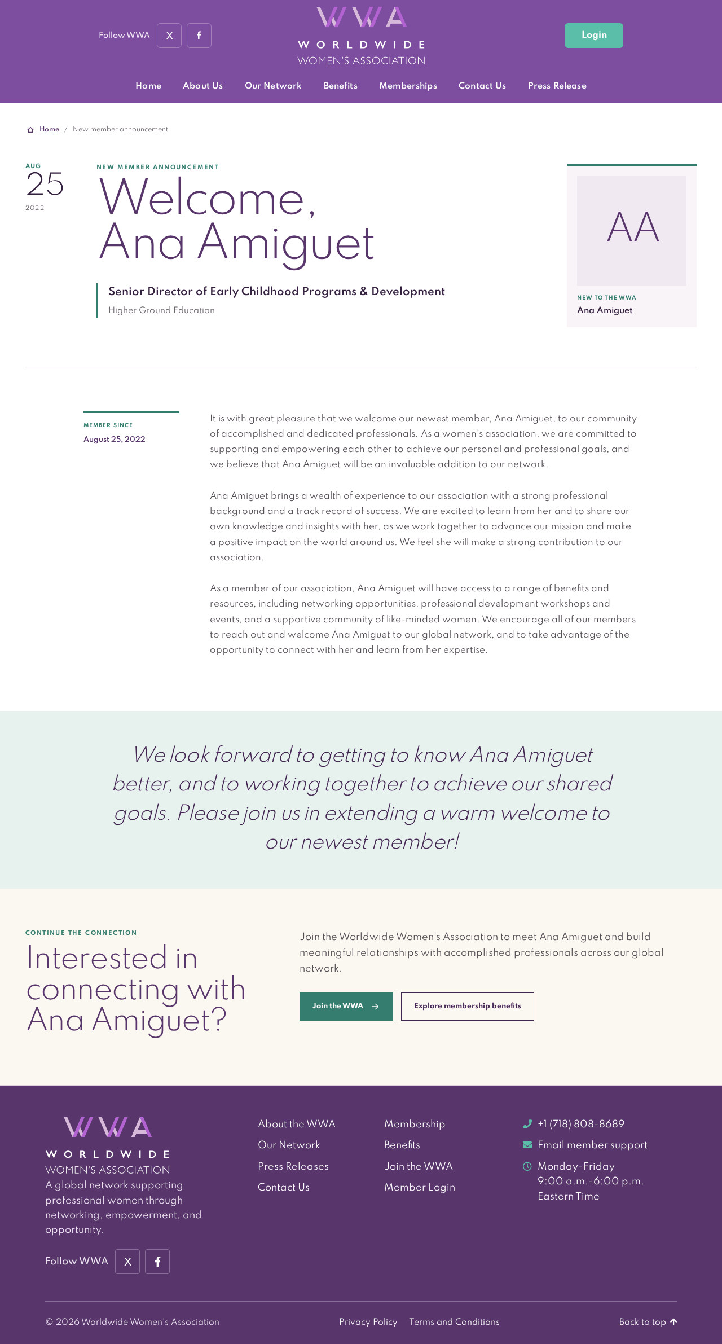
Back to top (643, 1322)
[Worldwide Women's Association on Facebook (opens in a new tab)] (157, 1261)
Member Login (419, 1188)
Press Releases (293, 1167)
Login (594, 35)
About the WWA (297, 1124)
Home (148, 86)
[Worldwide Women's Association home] (361, 36)
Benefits (341, 86)
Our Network (273, 86)
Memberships (408, 86)
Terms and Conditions (454, 1322)
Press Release (557, 86)
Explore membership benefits (467, 1006)
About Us (203, 86)
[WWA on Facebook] (199, 35)
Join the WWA (418, 1167)
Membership (415, 1124)
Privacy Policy (368, 1322)
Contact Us (482, 86)
